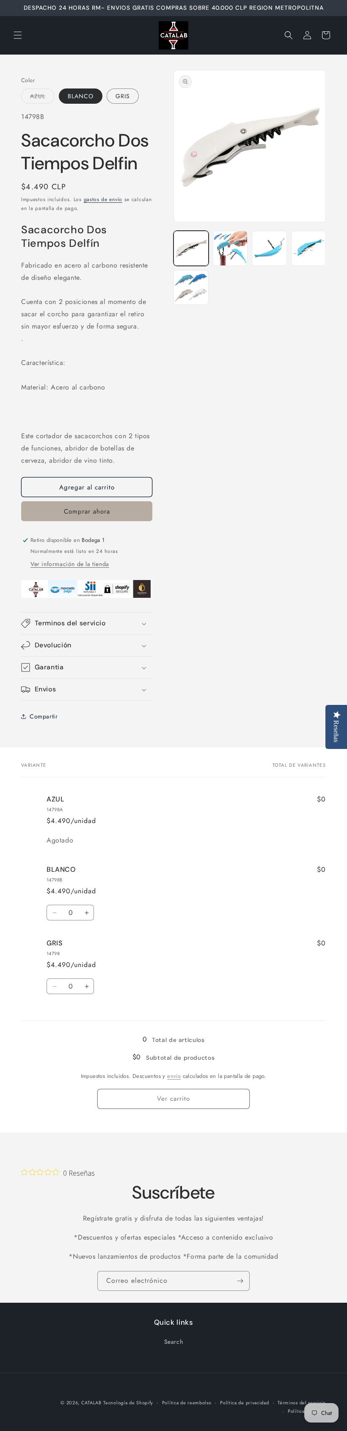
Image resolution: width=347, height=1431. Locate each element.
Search (173, 1341)
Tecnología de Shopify (128, 1402)
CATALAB (91, 1402)
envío (174, 1076)
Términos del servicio (302, 1402)
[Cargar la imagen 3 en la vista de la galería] (269, 248)
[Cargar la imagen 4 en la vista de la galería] (308, 248)
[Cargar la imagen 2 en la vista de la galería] (230, 248)
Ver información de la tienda (69, 564)
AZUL (42, 97)
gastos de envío (103, 199)
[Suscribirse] (240, 1281)
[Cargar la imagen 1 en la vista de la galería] (191, 248)
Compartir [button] (44, 716)
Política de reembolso (187, 1402)
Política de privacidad (244, 1402)
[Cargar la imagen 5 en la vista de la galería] (191, 287)
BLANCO (81, 96)
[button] (17, 35)
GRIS (123, 96)
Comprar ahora (87, 511)
